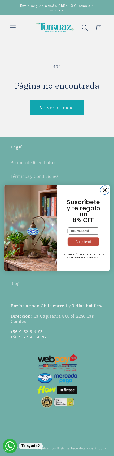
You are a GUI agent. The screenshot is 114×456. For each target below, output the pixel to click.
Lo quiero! (83, 241)
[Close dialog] (104, 190)
